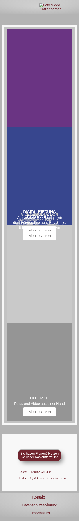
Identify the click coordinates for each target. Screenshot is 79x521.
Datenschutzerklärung (39, 505)
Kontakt (38, 497)
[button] (5, 7)
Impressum (40, 513)
